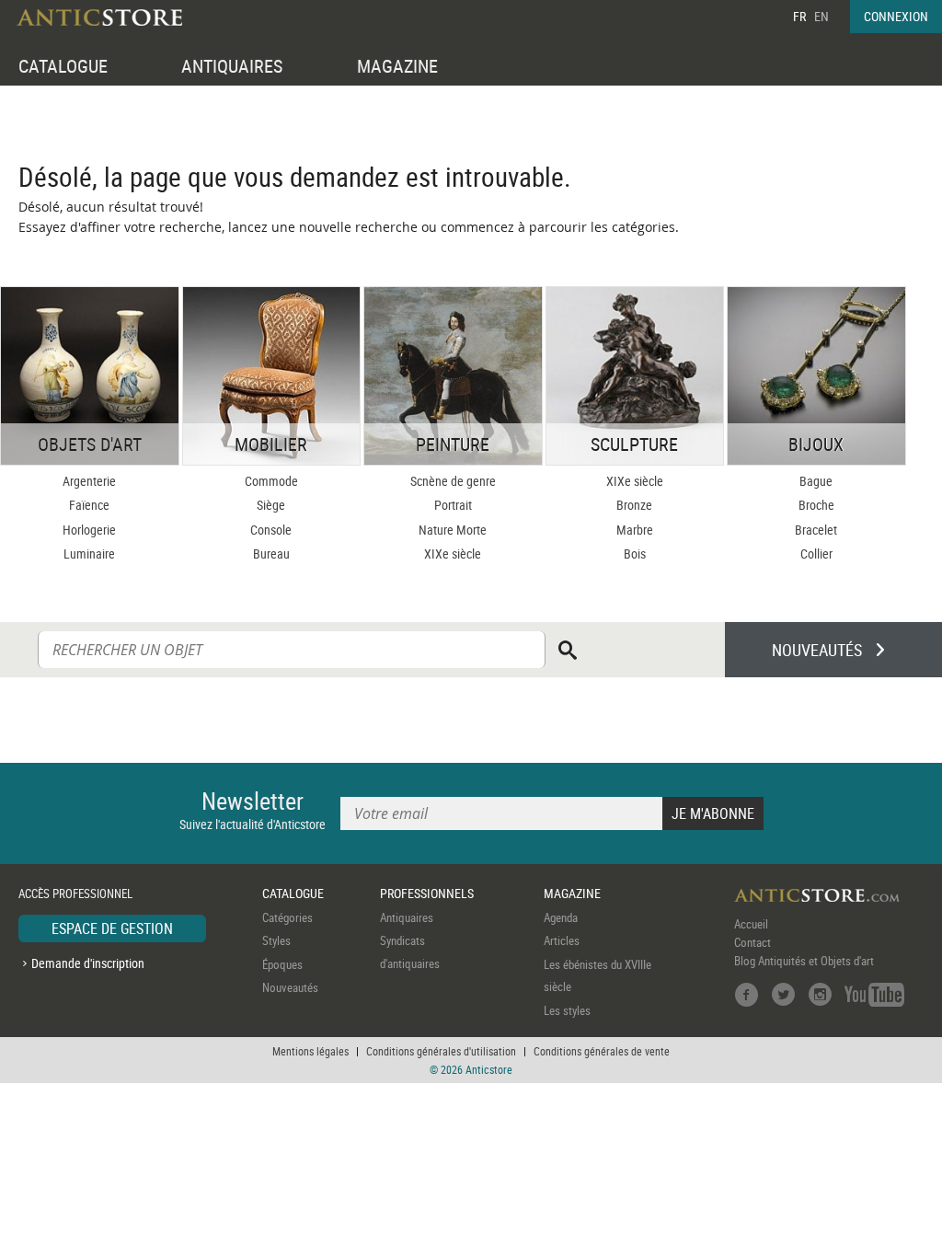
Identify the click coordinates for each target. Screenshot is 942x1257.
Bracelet (816, 529)
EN (821, 16)
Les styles (567, 1010)
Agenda (561, 917)
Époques (282, 964)
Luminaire (89, 553)
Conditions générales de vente (602, 1051)
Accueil (751, 924)
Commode (271, 481)
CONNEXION (896, 16)
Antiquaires (406, 917)
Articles (562, 940)
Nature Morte (453, 529)
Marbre (634, 529)
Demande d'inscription (87, 963)
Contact (752, 942)
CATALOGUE (63, 65)
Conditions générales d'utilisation (441, 1051)
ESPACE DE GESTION (112, 928)
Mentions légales (310, 1051)
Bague (816, 481)
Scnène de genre (453, 481)
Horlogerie (89, 529)
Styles (276, 940)
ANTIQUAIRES (231, 65)
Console (271, 529)
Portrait (453, 504)
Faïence (89, 504)
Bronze (634, 504)
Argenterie (89, 481)
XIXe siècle (452, 553)
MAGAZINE (397, 65)
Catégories (287, 917)
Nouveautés (290, 987)
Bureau (271, 553)
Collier (816, 553)
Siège (271, 504)
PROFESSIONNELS (427, 893)
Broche (816, 504)
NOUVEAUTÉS (817, 650)
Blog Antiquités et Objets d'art (804, 960)
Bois (635, 553)
